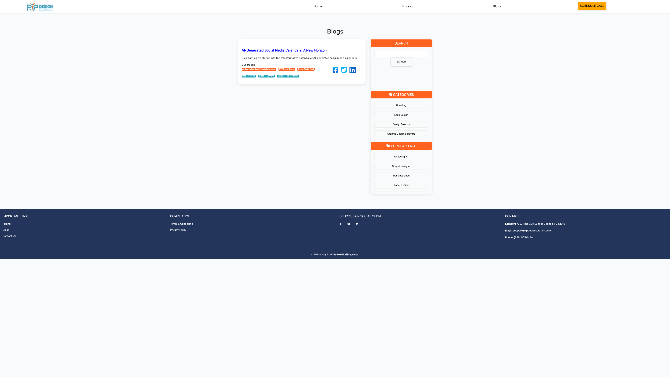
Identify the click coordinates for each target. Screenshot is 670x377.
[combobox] (401, 54)
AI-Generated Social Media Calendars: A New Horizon (284, 50)
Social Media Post (306, 69)
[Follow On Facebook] (340, 224)
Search (401, 61)
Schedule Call (592, 6)
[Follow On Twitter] (357, 224)
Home (318, 6)
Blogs (497, 6)
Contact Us (9, 236)
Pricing (407, 6)
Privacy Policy (178, 229)
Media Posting (248, 76)
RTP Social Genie (286, 69)
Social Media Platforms (288, 76)
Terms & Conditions (181, 223)
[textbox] (376, 54)
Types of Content (266, 76)
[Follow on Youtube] (348, 224)
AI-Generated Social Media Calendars (258, 69)
